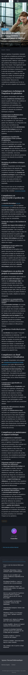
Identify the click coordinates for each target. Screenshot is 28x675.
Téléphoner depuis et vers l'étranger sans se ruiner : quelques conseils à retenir (12, 614)
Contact (13, 664)
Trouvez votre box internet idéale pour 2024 (13, 565)
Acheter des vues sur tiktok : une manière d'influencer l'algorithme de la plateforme (13, 576)
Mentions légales (5, 664)
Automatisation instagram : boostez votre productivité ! (14, 608)
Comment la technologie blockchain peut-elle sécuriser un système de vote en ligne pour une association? (13, 630)
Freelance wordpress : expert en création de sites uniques (11, 636)
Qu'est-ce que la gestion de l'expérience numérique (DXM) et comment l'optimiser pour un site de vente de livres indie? (13, 595)
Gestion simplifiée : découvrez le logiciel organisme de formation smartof (13, 624)
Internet (5, 29)
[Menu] (17, 1)
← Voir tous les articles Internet (9, 547)
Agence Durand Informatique (12, 660)
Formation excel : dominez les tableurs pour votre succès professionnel (13, 620)
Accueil (3, 49)
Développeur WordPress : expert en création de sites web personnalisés (12, 582)
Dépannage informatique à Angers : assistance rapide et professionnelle (12, 570)
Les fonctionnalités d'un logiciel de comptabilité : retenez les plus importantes (12, 602)
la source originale (20, 191)
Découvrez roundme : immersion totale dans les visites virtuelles (13, 641)
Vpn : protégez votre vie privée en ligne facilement (13, 646)
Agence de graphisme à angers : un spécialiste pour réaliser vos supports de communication (13, 588)
